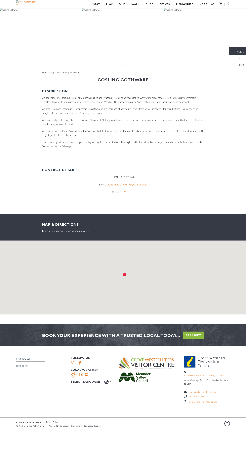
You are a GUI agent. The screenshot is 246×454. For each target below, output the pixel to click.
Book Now (193, 335)
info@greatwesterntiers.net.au (202, 392)
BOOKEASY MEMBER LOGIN (29, 422)
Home (45, 72)
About (241, 58)
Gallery (240, 52)
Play (109, 4)
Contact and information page (203, 402)
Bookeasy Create (92, 426)
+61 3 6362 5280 (197, 396)
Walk (136, 4)
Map (241, 64)
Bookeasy (64, 426)
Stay (96, 4)
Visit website (126, 192)
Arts (58, 72)
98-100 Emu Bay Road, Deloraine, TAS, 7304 (204, 375)
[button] (124, 274)
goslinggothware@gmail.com (127, 184)
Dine (122, 4)
